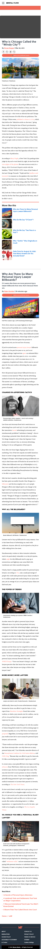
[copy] (14, 51)
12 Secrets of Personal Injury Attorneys (17, 895)
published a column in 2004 (25, 119)
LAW (10, 916)
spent (24, 353)
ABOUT (4, 931)
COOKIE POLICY (6, 937)
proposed (5, 734)
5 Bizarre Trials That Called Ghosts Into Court (20, 909)
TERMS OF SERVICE (29, 937)
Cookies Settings (29, 942)
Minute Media (16, 947)
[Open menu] (3, 3)
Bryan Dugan (9, 48)
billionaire (5, 484)
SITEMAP (26, 940)
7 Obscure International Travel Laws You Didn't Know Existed (20, 905)
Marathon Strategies (16, 711)
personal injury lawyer (24, 347)
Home (4, 916)
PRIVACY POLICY (29, 934)
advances (5, 767)
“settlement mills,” (12, 861)
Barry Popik (14, 158)
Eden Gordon (9, 291)
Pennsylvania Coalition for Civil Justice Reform (19, 753)
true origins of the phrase (10, 164)
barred (14, 430)
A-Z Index (4, 942)
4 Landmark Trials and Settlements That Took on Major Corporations (20, 899)
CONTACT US (28, 931)
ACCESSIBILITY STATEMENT (9, 940)
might (8, 559)
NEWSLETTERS (6, 934)
